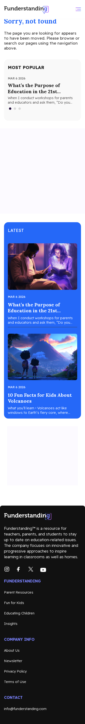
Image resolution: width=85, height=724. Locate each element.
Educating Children (19, 613)
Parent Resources (18, 592)
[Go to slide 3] (19, 108)
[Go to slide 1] (10, 108)
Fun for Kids (14, 602)
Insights (10, 623)
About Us (12, 650)
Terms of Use (15, 681)
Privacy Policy (15, 671)
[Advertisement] (42, 171)
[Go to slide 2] (15, 108)
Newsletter (13, 661)
